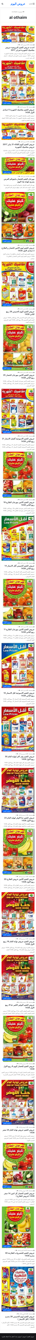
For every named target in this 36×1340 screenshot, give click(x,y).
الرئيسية (20, 12)
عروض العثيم (30, 1336)
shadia (31, 45)
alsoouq (31, 107)
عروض (24, 1336)
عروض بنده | (18, 1336)
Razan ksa (30, 1250)
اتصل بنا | (12, 1336)
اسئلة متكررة (5, 1336)
